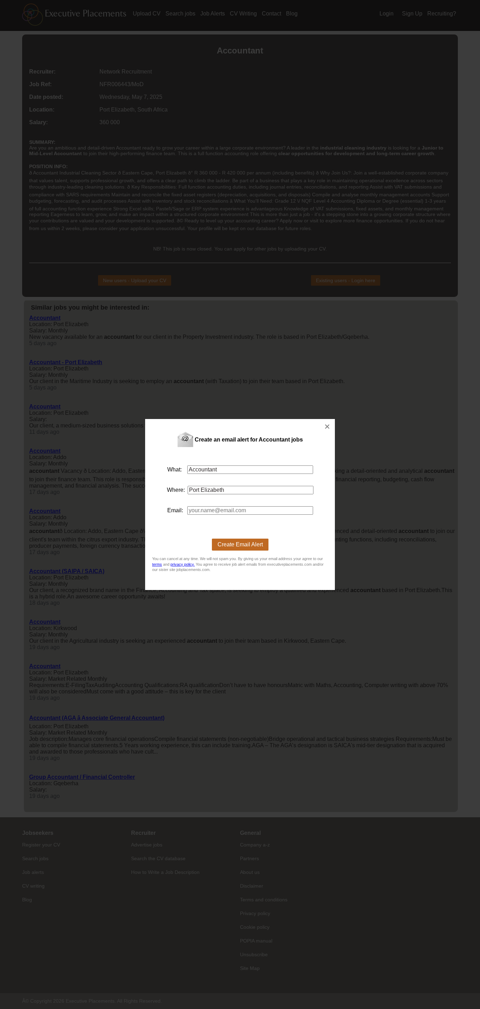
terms (157, 564)
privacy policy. (182, 564)
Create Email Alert (240, 544)
